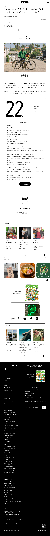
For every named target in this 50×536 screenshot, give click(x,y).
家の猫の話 (6, 459)
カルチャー (7, 381)
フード (5, 385)
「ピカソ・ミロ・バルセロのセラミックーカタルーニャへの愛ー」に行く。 (20, 177)
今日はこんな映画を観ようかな (9, 448)
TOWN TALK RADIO (8, 490)
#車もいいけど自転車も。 (13, 29)
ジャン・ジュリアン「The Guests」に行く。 (15, 146)
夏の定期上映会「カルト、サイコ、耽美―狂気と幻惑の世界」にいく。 (20, 130)
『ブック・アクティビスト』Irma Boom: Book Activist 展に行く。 (19, 169)
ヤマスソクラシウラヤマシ (9, 443)
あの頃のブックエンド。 (8, 494)
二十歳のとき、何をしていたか (9, 446)
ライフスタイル (8, 390)
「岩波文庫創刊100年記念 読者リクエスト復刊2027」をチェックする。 (20, 156)
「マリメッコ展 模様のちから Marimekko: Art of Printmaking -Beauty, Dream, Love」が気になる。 (25, 172)
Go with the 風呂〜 (8, 407)
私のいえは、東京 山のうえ (9, 470)
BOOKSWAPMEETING (8, 400)
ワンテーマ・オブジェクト (8, 444)
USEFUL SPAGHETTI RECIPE (9, 416)
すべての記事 (8, 378)
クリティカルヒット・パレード (9, 432)
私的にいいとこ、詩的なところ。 (9, 472)
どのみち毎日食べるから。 (8, 500)
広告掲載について (7, 523)
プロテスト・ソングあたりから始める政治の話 (12, 501)
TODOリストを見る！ (25, 184)
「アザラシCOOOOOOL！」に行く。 (14, 132)
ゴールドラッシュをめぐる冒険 (9, 433)
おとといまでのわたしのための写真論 (11, 425)
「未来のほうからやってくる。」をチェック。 (15, 179)
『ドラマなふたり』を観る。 (12, 139)
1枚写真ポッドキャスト (8, 479)
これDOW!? (6, 496)
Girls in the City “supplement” (10, 405)
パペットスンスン (7, 441)
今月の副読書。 (7, 450)
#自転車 (5, 29)
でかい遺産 (6, 439)
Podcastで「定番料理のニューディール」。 (12, 485)
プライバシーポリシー (37, 401)
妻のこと (5, 455)
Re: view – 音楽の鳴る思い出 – (10, 412)
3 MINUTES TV (7, 398)
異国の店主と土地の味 (8, 466)
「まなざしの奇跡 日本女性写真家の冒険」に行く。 (17, 143)
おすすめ (5, 423)
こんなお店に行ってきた (8, 435)
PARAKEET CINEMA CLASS (9, 483)
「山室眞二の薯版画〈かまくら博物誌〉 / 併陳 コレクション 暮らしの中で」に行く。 (22, 167)
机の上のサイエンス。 (8, 463)
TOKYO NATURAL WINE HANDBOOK (11, 514)
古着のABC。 (6, 454)
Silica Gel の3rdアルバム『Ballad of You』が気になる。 (18, 134)
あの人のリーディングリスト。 (9, 417)
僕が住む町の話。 (7, 452)
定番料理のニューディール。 (9, 457)
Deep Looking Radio (8, 481)
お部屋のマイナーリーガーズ (9, 427)
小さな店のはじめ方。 (8, 461)
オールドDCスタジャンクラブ (9, 421)
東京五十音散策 (7, 465)
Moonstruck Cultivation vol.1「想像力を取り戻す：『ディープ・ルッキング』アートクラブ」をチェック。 (25, 151)
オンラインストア (20, 519)
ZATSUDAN (6, 492)
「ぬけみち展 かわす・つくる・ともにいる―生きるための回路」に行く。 (20, 148)
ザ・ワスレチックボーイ (8, 437)
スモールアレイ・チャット (8, 498)
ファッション (7, 388)
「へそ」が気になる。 (11, 127)
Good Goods (7, 408)
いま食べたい (6, 419)
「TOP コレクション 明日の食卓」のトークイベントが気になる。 (19, 162)
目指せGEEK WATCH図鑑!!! (9, 468)
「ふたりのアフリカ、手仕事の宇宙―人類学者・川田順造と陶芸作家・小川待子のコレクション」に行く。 (25, 159)
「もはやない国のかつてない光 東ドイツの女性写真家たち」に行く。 (20, 154)
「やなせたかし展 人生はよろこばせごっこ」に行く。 (17, 164)
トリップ (6, 383)
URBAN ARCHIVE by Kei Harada (10, 414)
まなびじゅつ (6, 503)
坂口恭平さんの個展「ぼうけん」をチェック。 (15, 137)
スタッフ (13, 519)
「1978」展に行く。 (10, 125)
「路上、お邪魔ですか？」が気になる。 (14, 175)
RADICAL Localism (8, 410)
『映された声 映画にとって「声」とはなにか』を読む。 (17, 141)
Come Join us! (7, 519)
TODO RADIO (6, 489)
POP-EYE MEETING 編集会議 (10, 487)
